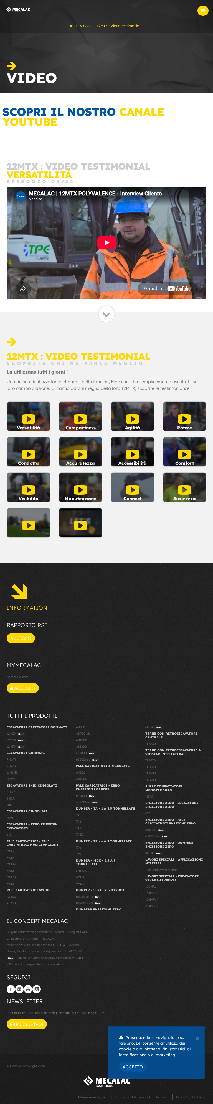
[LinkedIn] (19, 989)
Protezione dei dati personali (130, 1097)
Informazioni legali (91, 1097)
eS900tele (87, 759)
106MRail (151, 886)
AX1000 (81, 779)
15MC (10, 818)
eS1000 (85, 753)
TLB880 (150, 767)
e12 (9, 834)
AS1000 (81, 740)
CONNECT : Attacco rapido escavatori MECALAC (47, 958)
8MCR (11, 798)
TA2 (78, 821)
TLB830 (150, 744)
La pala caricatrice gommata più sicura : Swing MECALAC (48, 932)
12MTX (15, 740)
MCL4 (11, 858)
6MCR (11, 792)
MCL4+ (12, 864)
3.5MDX (81, 871)
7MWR (11, 759)
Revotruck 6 (88, 897)
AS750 (11, 903)
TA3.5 (79, 834)
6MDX (80, 877)
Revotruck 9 (88, 903)
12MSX (15, 733)
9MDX (80, 884)
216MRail (151, 906)
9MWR (11, 766)
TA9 (78, 854)
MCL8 (10, 884)
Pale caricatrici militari (161, 870)
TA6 (78, 847)
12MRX (15, 746)
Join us (160, 1097)
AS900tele (83, 733)
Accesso (20, 638)
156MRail (151, 899)
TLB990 (150, 780)
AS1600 (81, 746)
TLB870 (150, 760)
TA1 (78, 815)
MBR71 (150, 796)
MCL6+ (11, 877)
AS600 (11, 897)
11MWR (12, 772)
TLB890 (150, 773)
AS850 (80, 727)
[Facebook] (11, 989)
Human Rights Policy (189, 1097)
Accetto (133, 1066)
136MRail (151, 893)
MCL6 (10, 871)
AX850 (80, 772)
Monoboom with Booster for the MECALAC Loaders (43, 945)
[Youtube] (28, 989)
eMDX (153, 727)
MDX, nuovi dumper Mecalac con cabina (35, 964)
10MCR (11, 805)
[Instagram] (36, 989)
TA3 (78, 828)
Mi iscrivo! (29, 1024)
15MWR (12, 779)
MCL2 (10, 851)
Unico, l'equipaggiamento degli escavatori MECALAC (44, 951)
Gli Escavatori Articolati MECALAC (31, 939)
